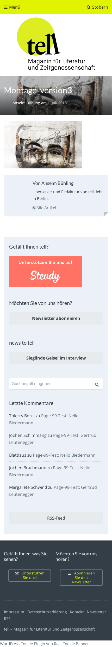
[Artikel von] (8, 102)
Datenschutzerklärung (47, 611)
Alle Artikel (45, 207)
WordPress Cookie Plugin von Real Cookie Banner (44, 643)
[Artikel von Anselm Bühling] (17, 189)
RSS (7, 618)
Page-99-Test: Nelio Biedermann (64, 455)
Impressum (14, 611)
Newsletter (96, 611)
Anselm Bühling (27, 102)
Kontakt (77, 611)
